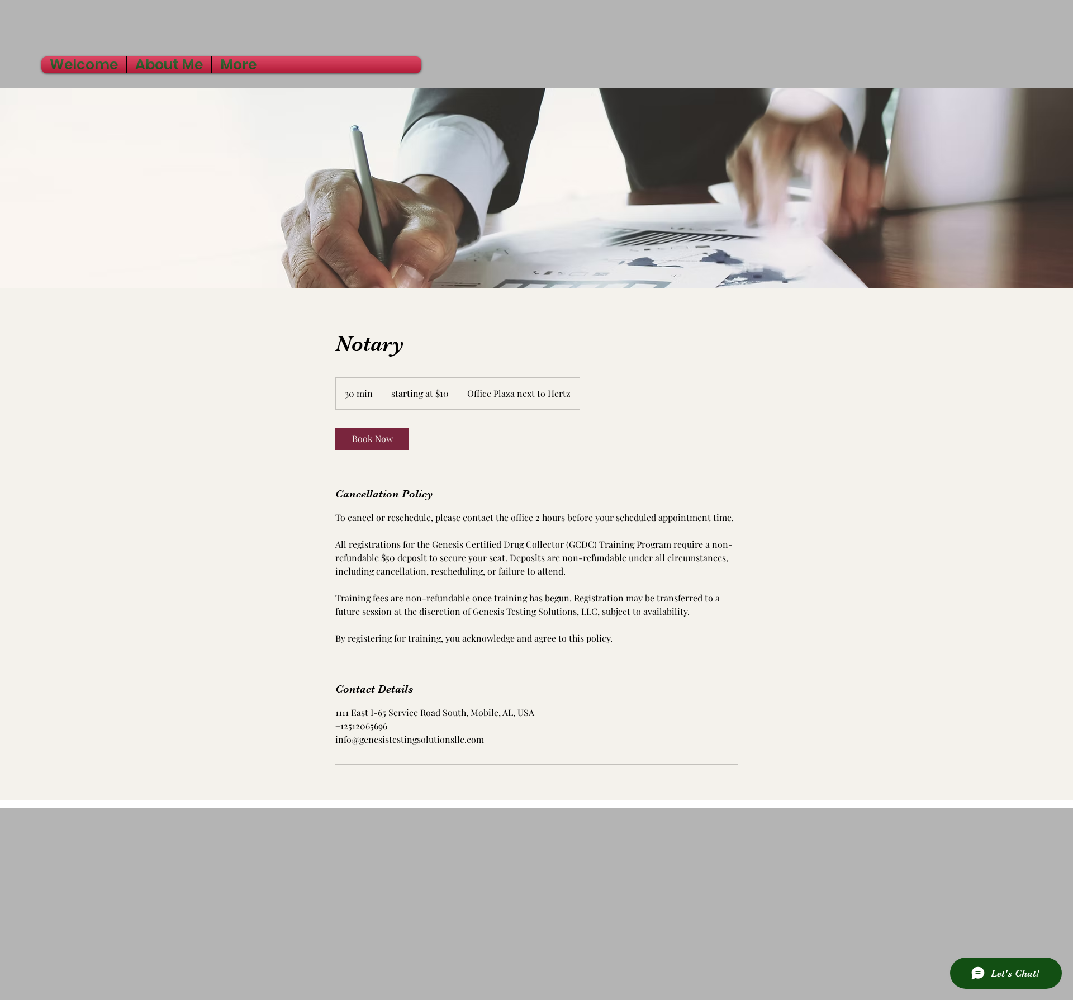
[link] (372, 439)
